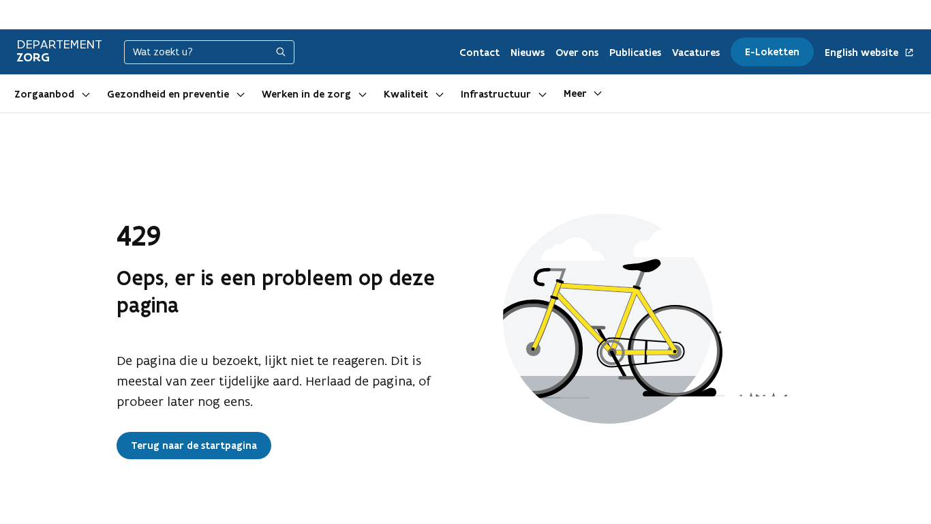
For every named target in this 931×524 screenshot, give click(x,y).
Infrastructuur (496, 94)
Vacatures (696, 52)
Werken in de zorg (306, 94)
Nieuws (527, 52)
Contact (479, 52)
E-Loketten (772, 52)
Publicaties (635, 52)
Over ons (576, 52)
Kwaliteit (406, 94)
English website (863, 53)
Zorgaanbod (44, 94)
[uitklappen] (86, 93)
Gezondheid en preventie (168, 94)
